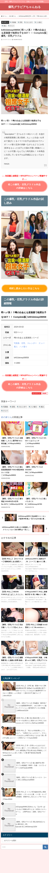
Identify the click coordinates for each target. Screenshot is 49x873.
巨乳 (21, 22)
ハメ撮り (39, 22)
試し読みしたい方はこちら (25, 288)
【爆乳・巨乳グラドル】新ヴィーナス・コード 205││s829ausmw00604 (31, 779)
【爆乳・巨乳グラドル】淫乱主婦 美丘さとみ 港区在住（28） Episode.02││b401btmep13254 (30, 824)
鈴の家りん (5, 22)
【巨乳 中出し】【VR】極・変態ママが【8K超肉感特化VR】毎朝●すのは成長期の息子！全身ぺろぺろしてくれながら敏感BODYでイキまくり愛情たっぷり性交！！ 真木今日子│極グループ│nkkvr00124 (24, 690)
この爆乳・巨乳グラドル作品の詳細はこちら (25, 186)
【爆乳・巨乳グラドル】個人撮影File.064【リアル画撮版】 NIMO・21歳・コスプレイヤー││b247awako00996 (31, 765)
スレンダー (29, 22)
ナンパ (12, 25)
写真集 (14, 22)
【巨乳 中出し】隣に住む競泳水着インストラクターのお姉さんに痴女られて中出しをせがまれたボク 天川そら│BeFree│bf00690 (31, 720)
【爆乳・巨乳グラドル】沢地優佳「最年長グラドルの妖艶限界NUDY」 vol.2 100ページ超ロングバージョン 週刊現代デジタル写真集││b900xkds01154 (31, 706)
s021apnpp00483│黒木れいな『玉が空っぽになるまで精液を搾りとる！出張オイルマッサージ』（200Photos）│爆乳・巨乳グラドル (31, 810)
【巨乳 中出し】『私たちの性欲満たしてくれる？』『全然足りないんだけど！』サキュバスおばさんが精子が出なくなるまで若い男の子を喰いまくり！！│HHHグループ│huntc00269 (24, 734)
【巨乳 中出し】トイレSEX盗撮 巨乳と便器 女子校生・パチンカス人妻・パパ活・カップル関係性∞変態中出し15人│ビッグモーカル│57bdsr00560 (24, 795)
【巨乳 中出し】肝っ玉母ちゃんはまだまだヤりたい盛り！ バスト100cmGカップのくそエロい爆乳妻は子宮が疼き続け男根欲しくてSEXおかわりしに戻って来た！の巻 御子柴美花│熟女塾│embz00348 (24, 750)
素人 (5, 25)
